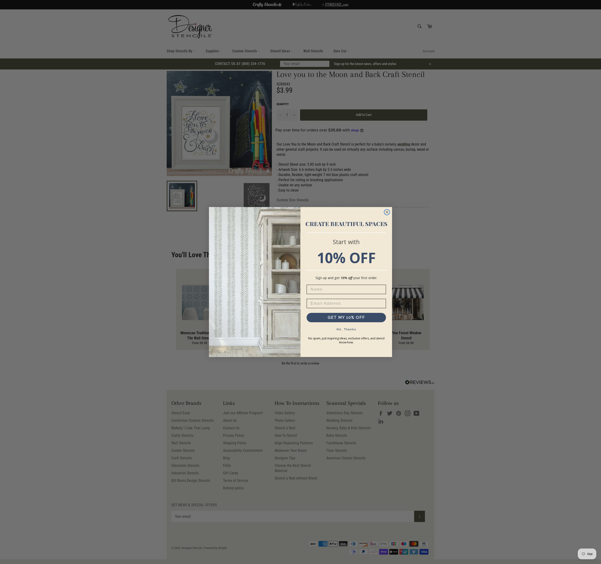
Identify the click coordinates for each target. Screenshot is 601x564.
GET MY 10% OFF (346, 317)
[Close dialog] (387, 212)
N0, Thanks (346, 329)
